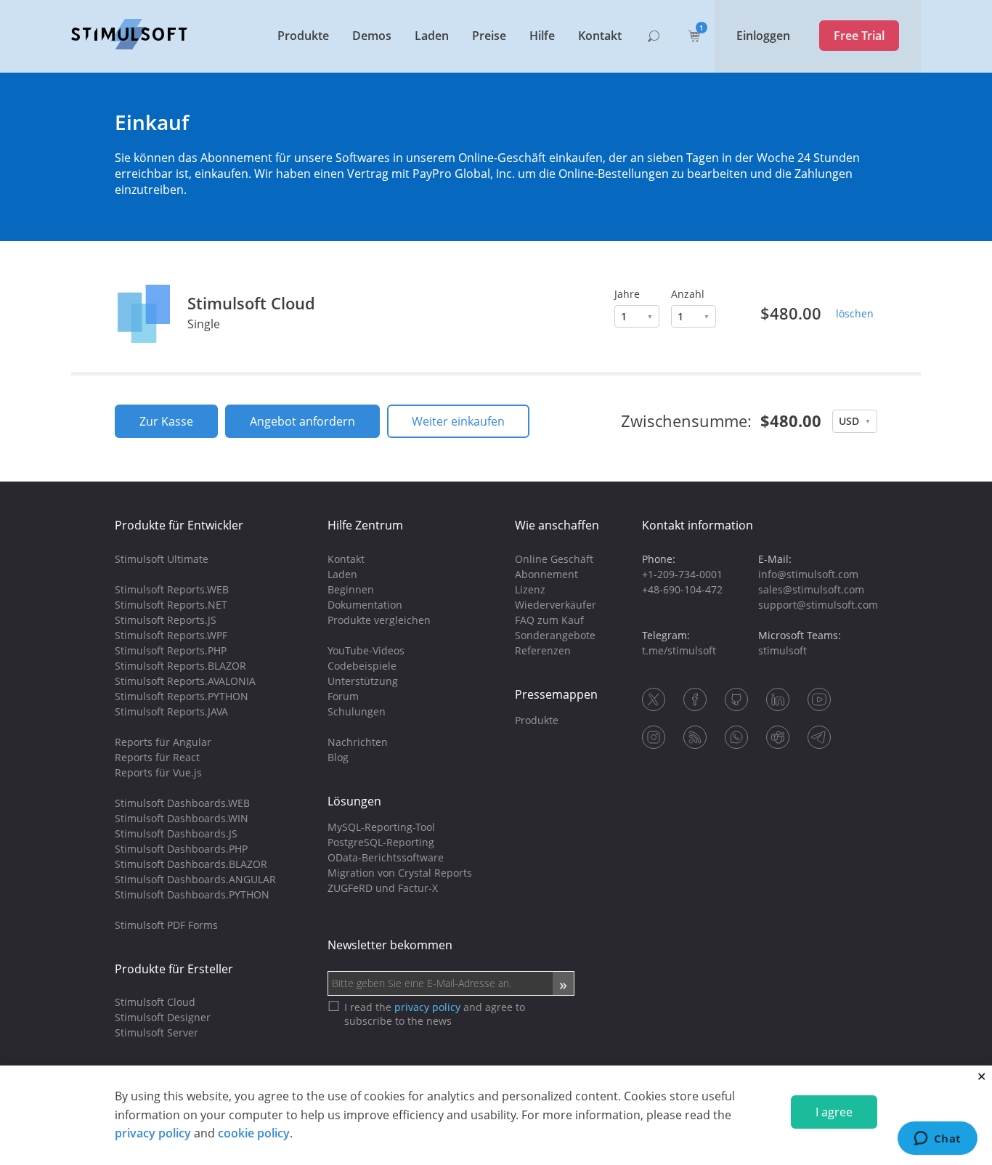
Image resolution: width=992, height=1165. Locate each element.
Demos (371, 36)
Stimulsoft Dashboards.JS (176, 833)
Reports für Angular (163, 742)
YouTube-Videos (366, 650)
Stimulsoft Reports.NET (171, 605)
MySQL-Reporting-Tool (381, 827)
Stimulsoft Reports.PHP (171, 650)
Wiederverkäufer (555, 605)
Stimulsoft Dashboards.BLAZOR (191, 864)
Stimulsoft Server (156, 1032)
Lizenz (530, 589)
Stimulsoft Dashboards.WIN (181, 818)
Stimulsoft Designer (163, 1017)
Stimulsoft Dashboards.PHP (181, 849)
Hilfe (542, 36)
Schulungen (357, 711)
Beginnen (351, 589)
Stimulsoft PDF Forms (166, 925)
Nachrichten (358, 742)
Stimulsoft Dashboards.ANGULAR (195, 879)
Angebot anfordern (302, 421)
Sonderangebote (555, 635)
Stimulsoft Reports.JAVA (171, 711)
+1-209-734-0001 (682, 574)
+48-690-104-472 (682, 589)
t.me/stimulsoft (679, 650)
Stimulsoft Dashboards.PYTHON (192, 894)
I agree (834, 1112)
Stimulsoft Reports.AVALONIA (185, 681)
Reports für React (157, 757)
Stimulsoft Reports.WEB (172, 589)
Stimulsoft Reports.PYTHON (181, 696)
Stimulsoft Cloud (251, 303)
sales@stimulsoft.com (811, 589)
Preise (489, 36)
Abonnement (546, 574)
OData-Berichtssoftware (386, 857)
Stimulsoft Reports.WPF (171, 635)
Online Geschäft (554, 559)
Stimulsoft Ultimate (161, 559)
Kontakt (600, 36)
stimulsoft (782, 650)
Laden (432, 36)
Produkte (303, 36)
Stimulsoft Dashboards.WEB (182, 803)
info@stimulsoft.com (808, 574)
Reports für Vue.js (158, 772)
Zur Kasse (166, 421)
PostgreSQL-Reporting (381, 842)
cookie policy (254, 1133)
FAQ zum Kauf (549, 620)
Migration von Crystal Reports (400, 873)
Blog (338, 757)
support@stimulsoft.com (818, 605)
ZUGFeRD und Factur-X (383, 888)
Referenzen (543, 650)
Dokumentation (365, 605)
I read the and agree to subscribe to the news (434, 1014)
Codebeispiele (362, 666)
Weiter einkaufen (458, 421)
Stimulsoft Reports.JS (165, 620)
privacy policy (153, 1133)
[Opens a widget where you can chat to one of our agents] (937, 1139)
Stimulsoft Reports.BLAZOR (180, 666)
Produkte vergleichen (379, 620)
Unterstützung (363, 681)
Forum (343, 696)
